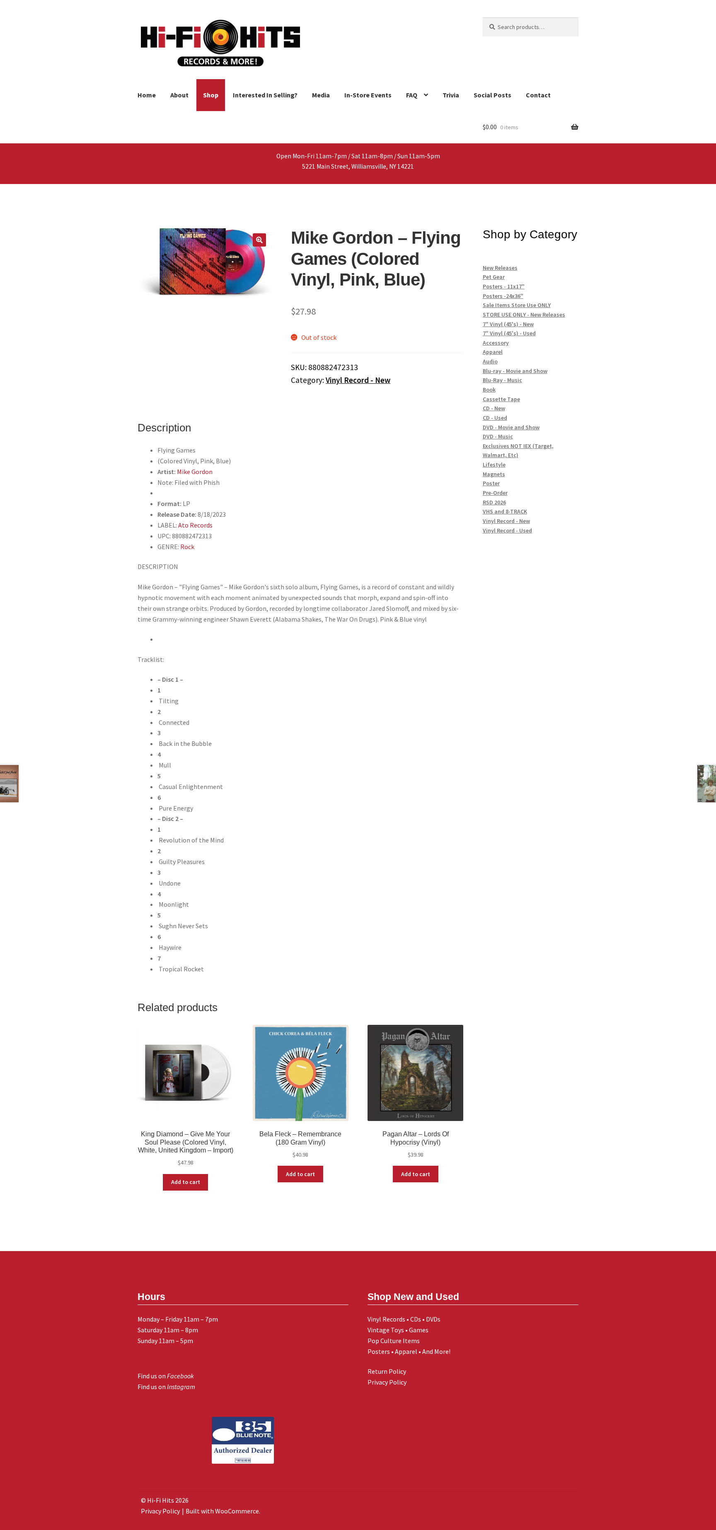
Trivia (451, 95)
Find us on (166, 1376)
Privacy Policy (387, 1382)
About (179, 95)
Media (321, 95)
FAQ (411, 95)
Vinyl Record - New (358, 380)
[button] (259, 240)
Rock (187, 546)
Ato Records (195, 525)
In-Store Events (368, 95)
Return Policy (387, 1371)
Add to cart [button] (185, 1182)
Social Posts (492, 95)
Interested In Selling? (265, 95)
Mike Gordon (195, 471)
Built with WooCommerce (222, 1511)
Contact (538, 95)
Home (147, 95)
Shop (210, 95)
